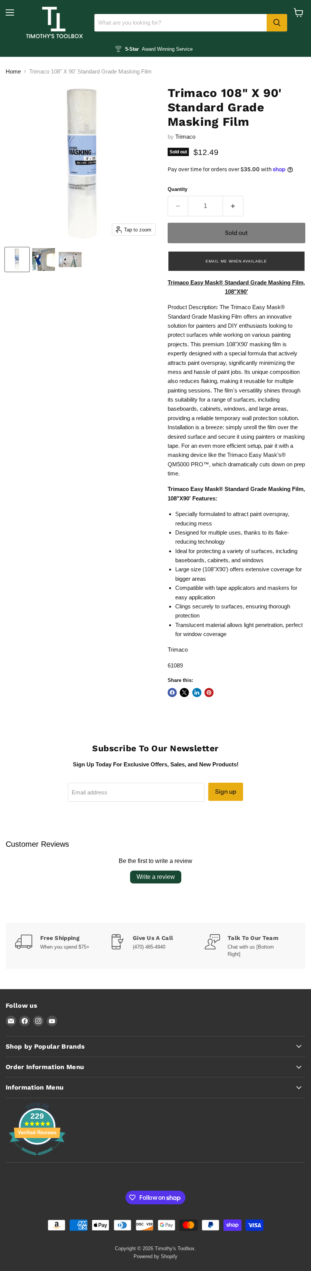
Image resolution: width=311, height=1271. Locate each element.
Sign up (225, 791)
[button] (236, 261)
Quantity (177, 189)
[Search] (277, 22)
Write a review (156, 877)
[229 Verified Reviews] (37, 1159)
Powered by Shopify (155, 1256)
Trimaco (185, 136)
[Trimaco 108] (17, 259)
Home (13, 71)
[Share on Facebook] (172, 692)
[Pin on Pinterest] (209, 692)
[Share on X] (184, 692)
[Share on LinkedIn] (196, 692)
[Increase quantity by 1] (233, 206)
